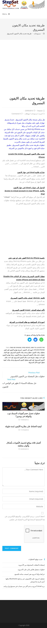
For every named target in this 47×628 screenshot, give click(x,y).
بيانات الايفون (36, 352)
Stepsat (39, 111)
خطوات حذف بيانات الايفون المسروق (34, 355)
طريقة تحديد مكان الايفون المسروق (24, 357)
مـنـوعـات (34, 114)
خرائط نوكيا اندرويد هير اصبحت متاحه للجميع (30, 574)
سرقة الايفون (19, 355)
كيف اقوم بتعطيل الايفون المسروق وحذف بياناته (20, 360)
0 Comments (16, 114)
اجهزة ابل (30, 350)
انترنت (40, 114)
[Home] (44, 33)
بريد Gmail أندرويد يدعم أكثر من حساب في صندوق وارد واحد (24, 586)
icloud (7, 197)
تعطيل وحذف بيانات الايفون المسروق (20, 352)
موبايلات (27, 114)
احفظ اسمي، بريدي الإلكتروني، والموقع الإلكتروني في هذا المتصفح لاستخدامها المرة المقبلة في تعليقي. (25, 518)
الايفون (25, 350)
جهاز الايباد (7, 352)
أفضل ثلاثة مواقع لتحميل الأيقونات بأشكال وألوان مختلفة (23, 444)
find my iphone (15, 347)
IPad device (26, 347)
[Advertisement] (23, 71)
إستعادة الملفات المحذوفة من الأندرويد (31, 565)
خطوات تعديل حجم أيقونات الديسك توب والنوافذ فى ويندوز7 (23, 415)
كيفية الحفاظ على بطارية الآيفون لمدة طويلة (23, 426)
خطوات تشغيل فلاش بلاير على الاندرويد (31, 569)
